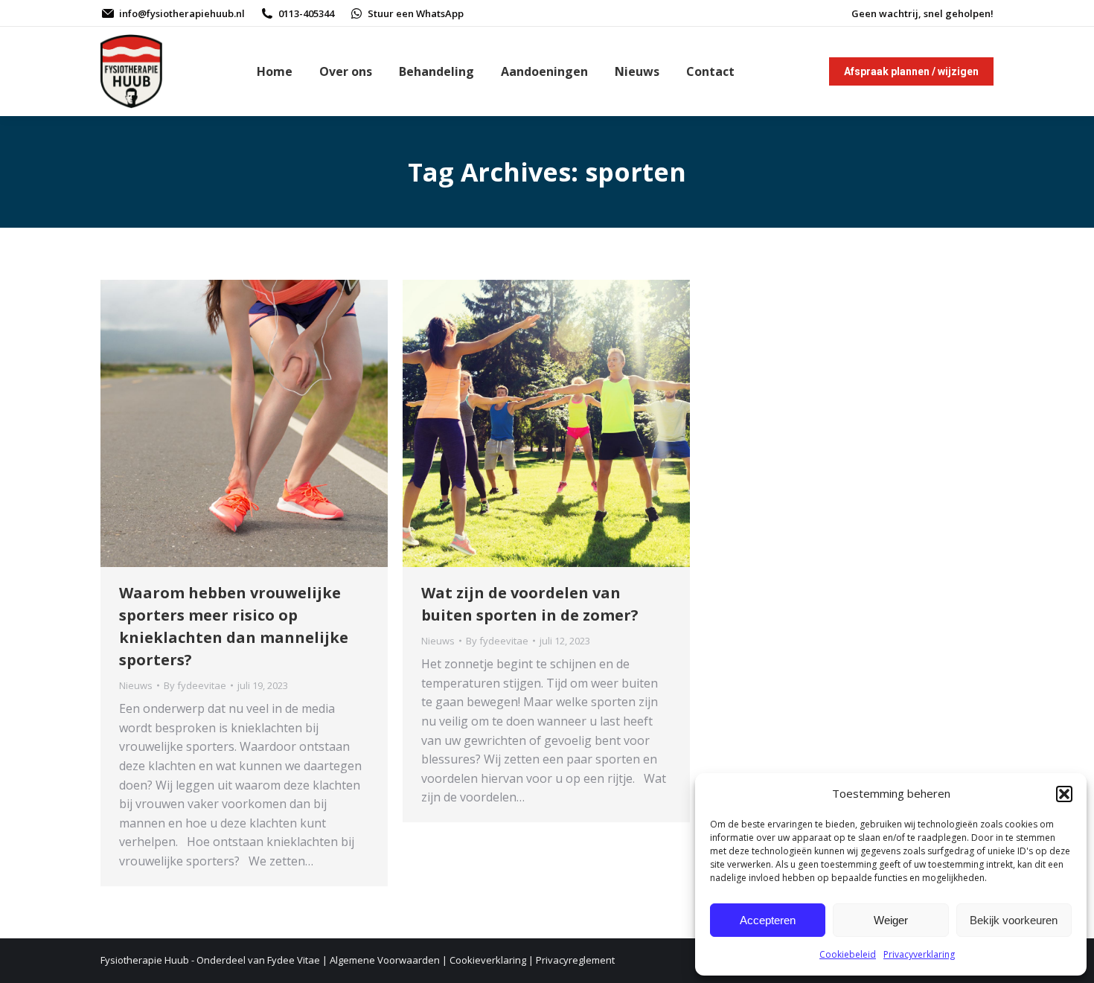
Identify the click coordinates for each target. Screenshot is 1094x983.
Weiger (891, 920)
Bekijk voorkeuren (1014, 920)
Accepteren (768, 920)
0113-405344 (306, 13)
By (195, 685)
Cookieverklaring (488, 960)
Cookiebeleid (847, 954)
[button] (1064, 794)
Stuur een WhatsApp (416, 13)
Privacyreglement (575, 960)
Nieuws (136, 685)
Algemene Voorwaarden (385, 960)
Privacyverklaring (919, 954)
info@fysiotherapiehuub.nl (182, 13)
